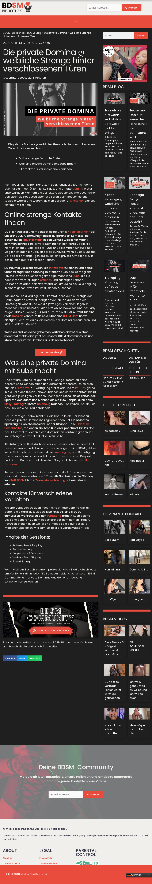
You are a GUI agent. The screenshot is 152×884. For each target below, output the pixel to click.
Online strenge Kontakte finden (40, 158)
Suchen (141, 35)
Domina (77, 189)
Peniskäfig (54, 516)
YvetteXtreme (114, 494)
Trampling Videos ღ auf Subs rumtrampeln (114, 287)
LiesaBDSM (112, 540)
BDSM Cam (70, 316)
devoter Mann (33, 240)
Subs (76, 276)
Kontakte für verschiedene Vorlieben (47, 169)
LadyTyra (111, 599)
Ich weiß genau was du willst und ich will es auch (138, 690)
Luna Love (136, 431)
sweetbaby (112, 431)
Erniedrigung (62, 452)
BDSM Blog (34, 33)
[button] (76, 20)
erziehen (46, 280)
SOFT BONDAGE (113, 368)
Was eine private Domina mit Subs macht (47, 164)
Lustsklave (22, 388)
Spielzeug (43, 404)
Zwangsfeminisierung (50, 480)
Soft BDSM (17, 480)
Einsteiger (77, 201)
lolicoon (135, 494)
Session (17, 316)
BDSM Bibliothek (14, 33)
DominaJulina (139, 569)
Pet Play (80, 388)
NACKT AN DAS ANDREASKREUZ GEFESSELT (113, 382)
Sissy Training (14, 404)
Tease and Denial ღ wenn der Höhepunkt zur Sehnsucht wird (138, 123)
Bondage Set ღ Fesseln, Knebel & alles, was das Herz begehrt (137, 208)
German (136, 875)
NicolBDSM (137, 461)
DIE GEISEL (109, 357)
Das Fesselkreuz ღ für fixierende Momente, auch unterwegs (139, 291)
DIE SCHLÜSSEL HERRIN (137, 646)
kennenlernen (79, 232)
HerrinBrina (112, 569)
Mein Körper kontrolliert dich (138, 729)
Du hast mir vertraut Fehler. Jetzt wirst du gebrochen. (113, 690)
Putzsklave (56, 268)
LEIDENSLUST (137, 378)
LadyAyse (136, 599)
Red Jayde (137, 540)
